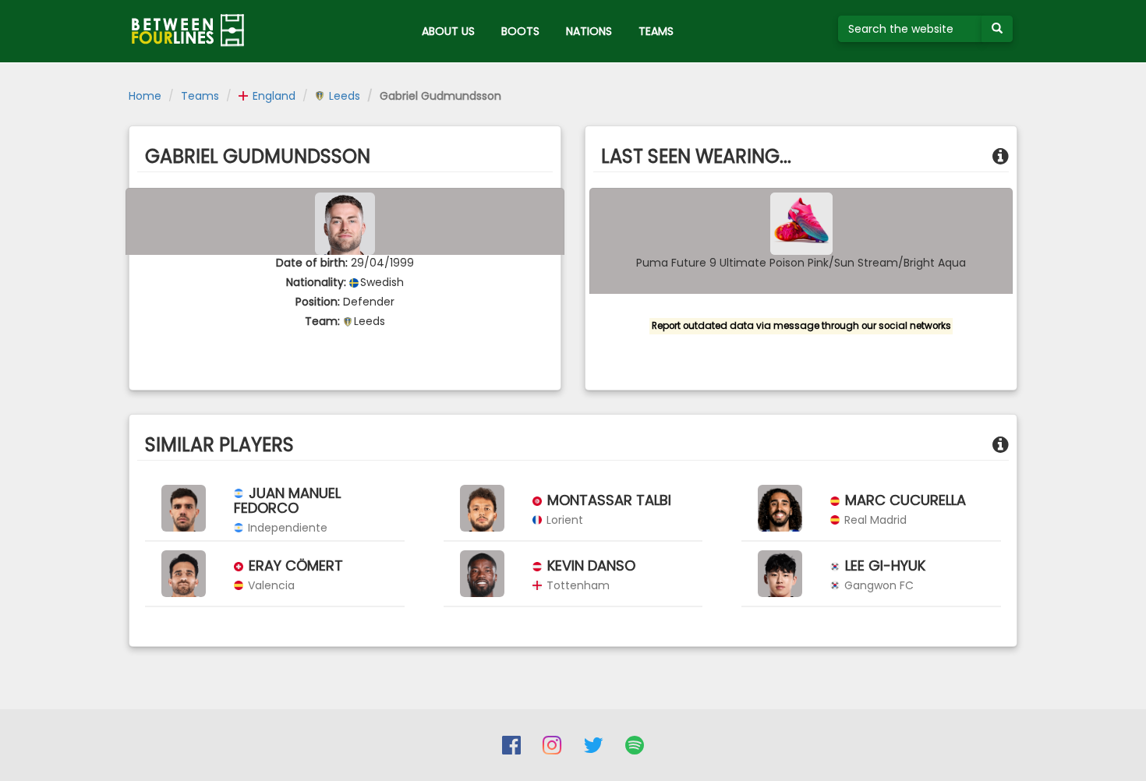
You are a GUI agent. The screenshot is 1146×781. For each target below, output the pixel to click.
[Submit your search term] (997, 29)
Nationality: (316, 282)
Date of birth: (312, 262)
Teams (200, 96)
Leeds (343, 96)
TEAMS (656, 31)
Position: (317, 301)
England (272, 96)
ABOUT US (448, 31)
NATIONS (589, 31)
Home (145, 96)
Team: (322, 321)
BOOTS (520, 31)
